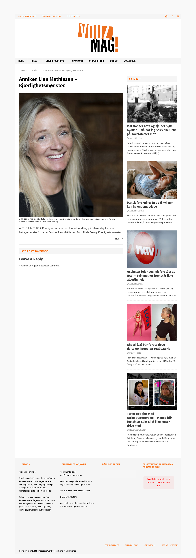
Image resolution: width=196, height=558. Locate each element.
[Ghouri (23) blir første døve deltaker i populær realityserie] (152, 322)
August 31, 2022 (136, 138)
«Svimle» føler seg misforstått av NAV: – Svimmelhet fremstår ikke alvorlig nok (151, 275)
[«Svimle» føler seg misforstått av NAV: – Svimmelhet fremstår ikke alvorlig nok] (152, 249)
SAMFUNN (77, 61)
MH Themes (71, 551)
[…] (157, 153)
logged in (36, 265)
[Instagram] (178, 16)
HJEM (21, 61)
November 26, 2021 (137, 430)
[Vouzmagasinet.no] (98, 56)
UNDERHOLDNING (55, 61)
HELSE (34, 61)
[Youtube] (166, 16)
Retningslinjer (112, 545)
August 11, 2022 (136, 211)
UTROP (114, 61)
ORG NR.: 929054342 (170, 545)
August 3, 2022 (136, 284)
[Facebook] (172, 16)
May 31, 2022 (135, 353)
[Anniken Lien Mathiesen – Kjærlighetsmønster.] (71, 215)
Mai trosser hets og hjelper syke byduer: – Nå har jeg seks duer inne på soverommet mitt (152, 130)
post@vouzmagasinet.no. (71, 475)
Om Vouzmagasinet (27, 16)
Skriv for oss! (73, 16)
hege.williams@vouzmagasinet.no (75, 484)
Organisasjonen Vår (51, 16)
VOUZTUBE (130, 61)
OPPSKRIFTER (96, 61)
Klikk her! (86, 491)
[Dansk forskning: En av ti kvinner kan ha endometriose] (152, 180)
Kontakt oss (150, 545)
